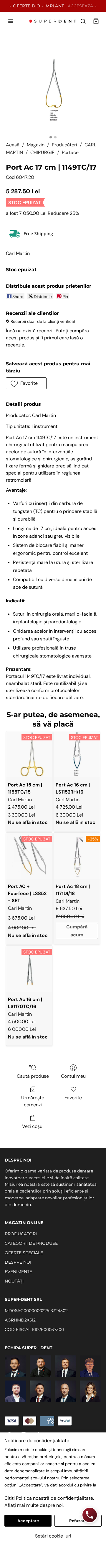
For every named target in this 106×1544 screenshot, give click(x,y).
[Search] (83, 21)
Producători (64, 145)
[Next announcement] (96, 6)
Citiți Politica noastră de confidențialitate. (49, 1498)
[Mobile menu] (10, 21)
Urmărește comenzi (32, 1101)
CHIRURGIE (42, 152)
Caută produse (33, 1076)
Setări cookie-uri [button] (53, 1536)
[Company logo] (53, 21)
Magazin (35, 145)
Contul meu (73, 1076)
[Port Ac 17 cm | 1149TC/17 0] (53, 85)
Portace (70, 152)
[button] (26, 383)
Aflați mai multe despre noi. (34, 1505)
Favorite (73, 1098)
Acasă (12, 145)
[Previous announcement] (10, 6)
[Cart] (96, 21)
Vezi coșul (33, 1126)
